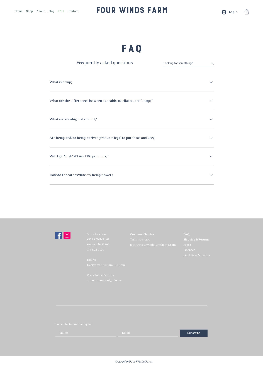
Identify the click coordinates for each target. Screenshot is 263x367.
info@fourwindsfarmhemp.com (154, 244)
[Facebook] (58, 235)
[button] (247, 12)
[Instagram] (67, 235)
